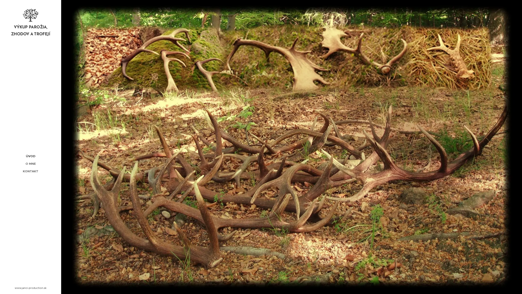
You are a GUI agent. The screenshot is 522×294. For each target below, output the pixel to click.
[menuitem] (30, 156)
